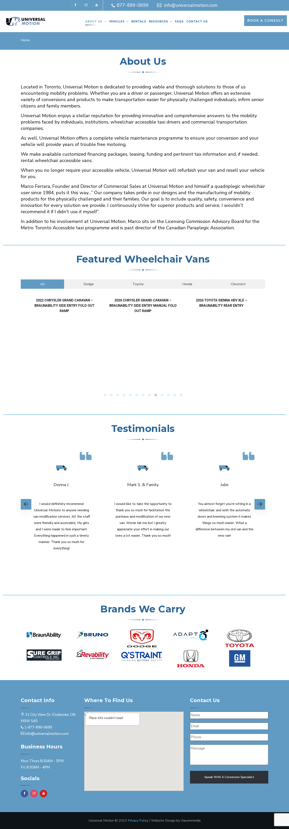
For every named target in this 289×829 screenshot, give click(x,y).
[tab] (42, 284)
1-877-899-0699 (38, 727)
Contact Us (197, 21)
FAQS (179, 21)
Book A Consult (265, 20)
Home (25, 40)
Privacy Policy (138, 820)
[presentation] (26, 504)
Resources (158, 21)
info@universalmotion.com (190, 5)
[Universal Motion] (27, 21)
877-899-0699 (133, 5)
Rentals (138, 21)
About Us (93, 21)
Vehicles (117, 21)
